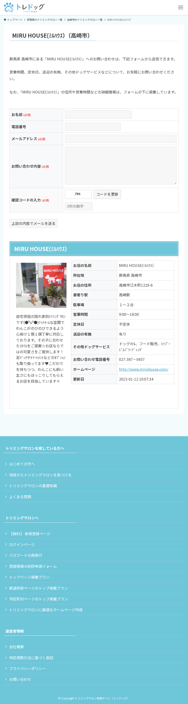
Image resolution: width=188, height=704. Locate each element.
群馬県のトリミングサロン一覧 (44, 19)
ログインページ (22, 544)
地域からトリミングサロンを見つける (40, 475)
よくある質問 (20, 496)
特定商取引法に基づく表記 (31, 657)
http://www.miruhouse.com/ (143, 369)
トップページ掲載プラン (29, 577)
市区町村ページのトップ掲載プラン (38, 599)
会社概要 (16, 646)
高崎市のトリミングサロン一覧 (84, 19)
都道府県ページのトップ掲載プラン (38, 588)
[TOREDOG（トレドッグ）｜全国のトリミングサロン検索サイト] (24, 7)
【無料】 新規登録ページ (29, 533)
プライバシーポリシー (27, 668)
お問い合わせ (20, 679)
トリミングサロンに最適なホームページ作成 (46, 609)
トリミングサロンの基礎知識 (33, 485)
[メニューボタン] (180, 7)
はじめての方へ (22, 464)
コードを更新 (107, 194)
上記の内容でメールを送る (33, 223)
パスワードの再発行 (25, 555)
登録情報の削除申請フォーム (33, 566)
